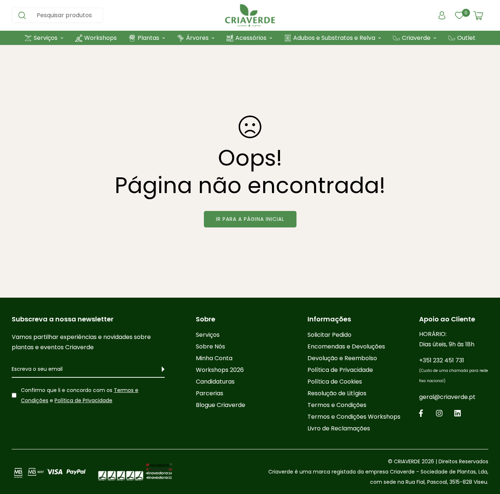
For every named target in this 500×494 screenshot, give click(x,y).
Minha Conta (214, 358)
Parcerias (209, 393)
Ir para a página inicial (250, 219)
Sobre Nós (210, 346)
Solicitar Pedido (329, 335)
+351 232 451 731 (453, 370)
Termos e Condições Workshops (353, 416)
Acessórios (250, 38)
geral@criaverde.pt (447, 397)
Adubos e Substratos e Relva (334, 38)
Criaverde (416, 38)
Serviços (45, 38)
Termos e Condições (336, 405)
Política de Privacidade (83, 400)
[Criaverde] (250, 15)
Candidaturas (215, 381)
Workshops (100, 38)
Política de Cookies (334, 381)
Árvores (197, 38)
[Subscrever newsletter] (159, 369)
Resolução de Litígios (336, 393)
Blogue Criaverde (220, 405)
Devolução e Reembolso (342, 358)
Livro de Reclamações (338, 428)
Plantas (148, 38)
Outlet (466, 38)
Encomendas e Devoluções (346, 346)
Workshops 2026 (220, 370)
